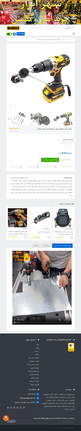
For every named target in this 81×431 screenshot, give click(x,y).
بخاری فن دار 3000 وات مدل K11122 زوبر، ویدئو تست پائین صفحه (64, 233)
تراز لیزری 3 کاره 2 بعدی (44, 232)
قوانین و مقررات (34, 384)
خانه (38, 345)
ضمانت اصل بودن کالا (33, 364)
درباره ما (37, 351)
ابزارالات (37, 354)
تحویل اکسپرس (34, 368)
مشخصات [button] (46, 245)
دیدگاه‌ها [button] (36, 245)
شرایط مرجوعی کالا (34, 358)
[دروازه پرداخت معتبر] (71, 347)
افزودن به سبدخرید (49, 160)
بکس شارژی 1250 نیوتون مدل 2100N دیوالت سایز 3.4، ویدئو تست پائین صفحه (18, 234)
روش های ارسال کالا (33, 371)
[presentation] (72, 119)
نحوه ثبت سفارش (34, 381)
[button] (14, 34)
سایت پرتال (60, 428)
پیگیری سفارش (35, 378)
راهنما (37, 348)
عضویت (11, 421)
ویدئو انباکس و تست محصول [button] (62, 245)
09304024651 (20, 34)
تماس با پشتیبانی (34, 361)
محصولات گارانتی (34, 374)
